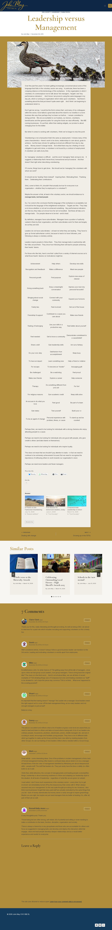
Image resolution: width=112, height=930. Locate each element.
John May (26, 34)
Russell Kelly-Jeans (37, 808)
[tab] (51, 596)
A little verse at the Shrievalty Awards (22, 578)
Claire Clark (34, 620)
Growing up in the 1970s (82, 534)
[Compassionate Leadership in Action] (76, 501)
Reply (87, 620)
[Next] (98, 574)
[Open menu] (105, 5)
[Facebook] (100, 925)
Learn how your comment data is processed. (66, 901)
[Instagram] (103, 925)
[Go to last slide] (13, 574)
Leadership (56, 12)
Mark (31, 751)
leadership (29, 522)
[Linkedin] (96, 925)
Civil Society (46, 12)
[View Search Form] (110, 6)
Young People (65, 12)
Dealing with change (28, 534)
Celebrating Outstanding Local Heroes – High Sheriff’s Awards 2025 (55, 581)
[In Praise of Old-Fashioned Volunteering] (34, 501)
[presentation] (24, 563)
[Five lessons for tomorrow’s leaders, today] (55, 501)
